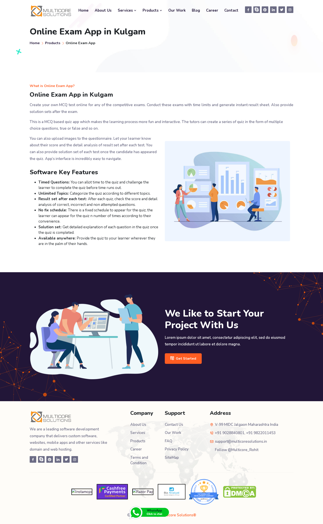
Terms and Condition (139, 460)
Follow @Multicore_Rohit (236, 449)
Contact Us (174, 424)
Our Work (177, 10)
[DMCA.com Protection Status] (239, 491)
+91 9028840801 (229, 432)
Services (126, 10)
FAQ (168, 441)
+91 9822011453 (261, 432)
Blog (196, 10)
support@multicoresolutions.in (241, 441)
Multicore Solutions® (178, 515)
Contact (231, 10)
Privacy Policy (177, 449)
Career (212, 10)
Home (83, 10)
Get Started (186, 358)
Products (151, 10)
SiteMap (172, 457)
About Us (103, 10)
